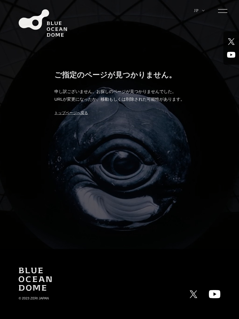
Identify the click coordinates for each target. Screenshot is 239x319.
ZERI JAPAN (39, 298)
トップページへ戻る (71, 113)
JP (196, 10)
